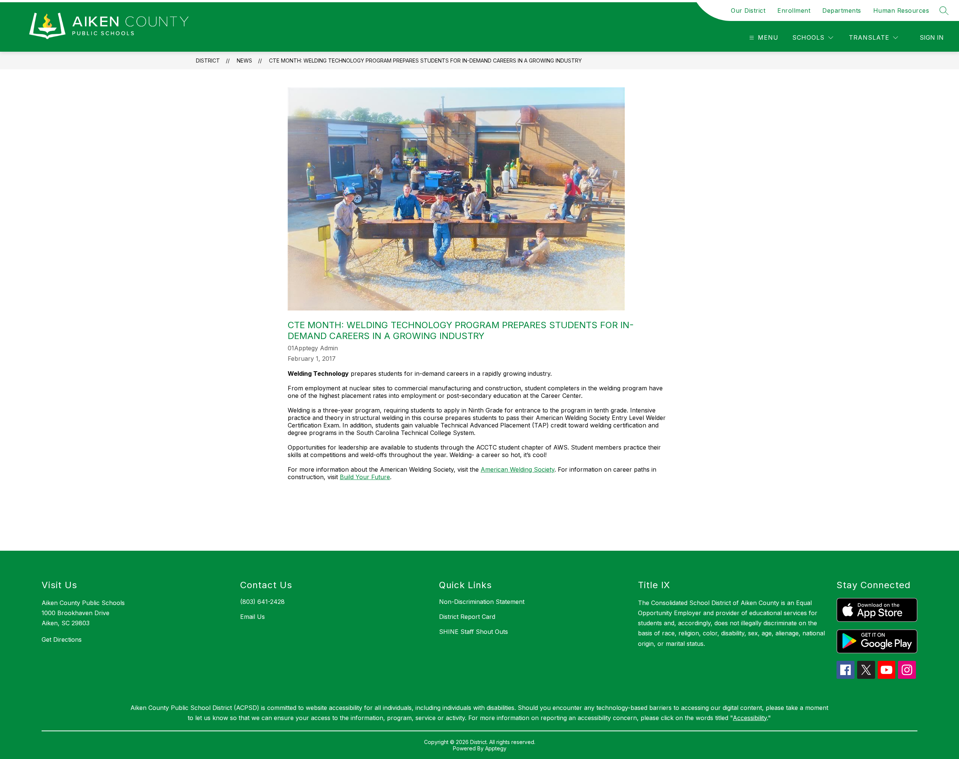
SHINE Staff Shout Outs (473, 631)
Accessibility (750, 718)
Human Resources (901, 10)
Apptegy (495, 748)
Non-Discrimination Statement (481, 601)
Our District (748, 10)
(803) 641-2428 (262, 601)
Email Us (252, 616)
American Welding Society (517, 469)
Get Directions (62, 639)
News (244, 60)
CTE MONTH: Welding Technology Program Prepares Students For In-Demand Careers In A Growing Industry (425, 60)
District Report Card (467, 616)
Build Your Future (365, 477)
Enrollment (793, 10)
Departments (841, 10)
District (208, 60)
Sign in (932, 37)
